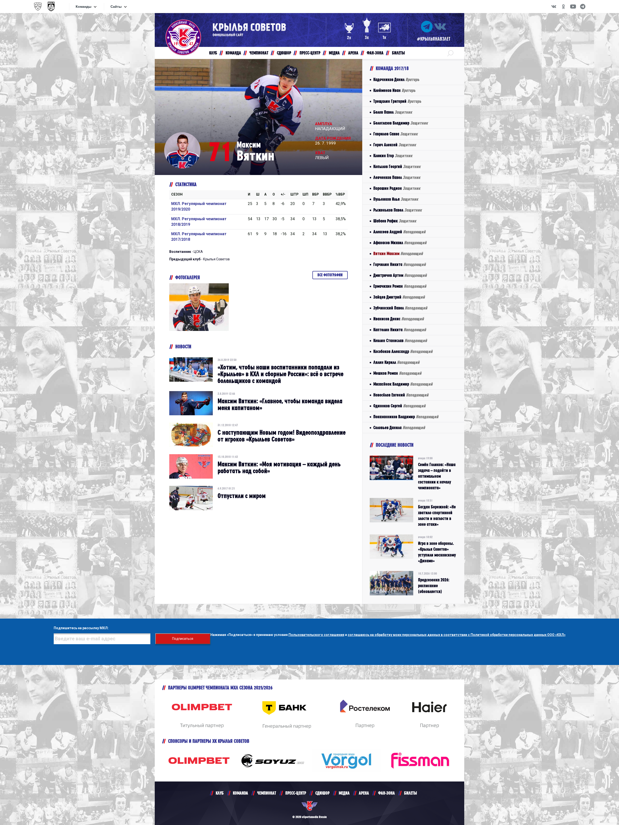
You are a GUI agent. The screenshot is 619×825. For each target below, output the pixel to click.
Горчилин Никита (399, 264)
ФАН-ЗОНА (386, 793)
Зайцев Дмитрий (399, 297)
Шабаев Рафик (394, 221)
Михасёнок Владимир (403, 384)
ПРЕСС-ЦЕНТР (295, 793)
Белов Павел (392, 112)
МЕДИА (344, 793)
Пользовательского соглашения (316, 635)
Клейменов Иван (394, 90)
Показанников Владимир (405, 416)
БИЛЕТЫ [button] (398, 53)
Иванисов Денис (398, 318)
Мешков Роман (397, 373)
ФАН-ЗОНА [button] (375, 53)
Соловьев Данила (399, 427)
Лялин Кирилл (396, 362)
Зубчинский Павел (400, 308)
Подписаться (182, 639)
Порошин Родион (396, 188)
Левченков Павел (396, 177)
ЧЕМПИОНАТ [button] (259, 53)
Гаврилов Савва (395, 133)
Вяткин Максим (398, 253)
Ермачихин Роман (399, 286)
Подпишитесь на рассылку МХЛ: (81, 628)
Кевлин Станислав (400, 340)
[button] (450, 53)
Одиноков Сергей (399, 405)
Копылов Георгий (396, 166)
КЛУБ (220, 793)
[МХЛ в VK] (554, 6)
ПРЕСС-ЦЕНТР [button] (310, 53)
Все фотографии (330, 275)
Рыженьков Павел (397, 210)
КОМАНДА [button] (233, 53)
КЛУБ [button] (213, 53)
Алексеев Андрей (399, 231)
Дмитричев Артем (400, 275)
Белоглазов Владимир (400, 123)
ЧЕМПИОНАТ (266, 793)
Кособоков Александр (403, 351)
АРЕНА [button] (353, 53)
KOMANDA (240, 793)
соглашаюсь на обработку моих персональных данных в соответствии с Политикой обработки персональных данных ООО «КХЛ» (457, 635)
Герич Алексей (394, 144)
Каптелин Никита (399, 329)
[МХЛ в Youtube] (573, 6)
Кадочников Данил (396, 79)
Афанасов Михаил (400, 242)
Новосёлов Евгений (400, 395)
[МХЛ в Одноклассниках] (563, 6)
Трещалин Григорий (397, 101)
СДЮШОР (322, 793)
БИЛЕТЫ (410, 793)
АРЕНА (364, 793)
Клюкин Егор (392, 155)
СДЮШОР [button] (284, 53)
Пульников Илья (395, 199)
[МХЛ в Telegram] (583, 6)
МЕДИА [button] (334, 53)
